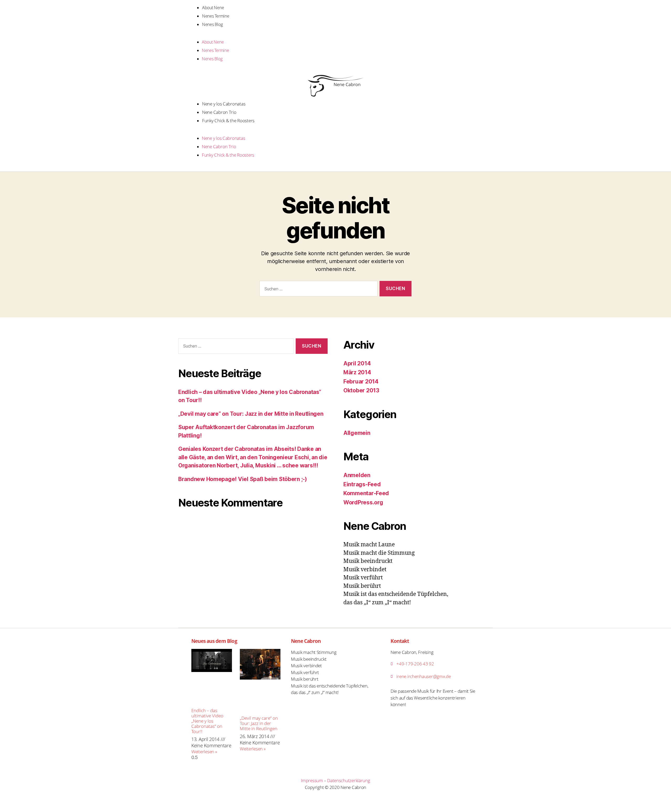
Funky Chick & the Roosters (228, 121)
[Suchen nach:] (317, 289)
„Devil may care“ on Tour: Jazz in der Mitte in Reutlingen (250, 413)
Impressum (312, 780)
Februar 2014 (360, 381)
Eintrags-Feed (362, 484)
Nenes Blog (212, 24)
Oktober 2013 (361, 390)
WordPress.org (363, 502)
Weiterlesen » (204, 752)
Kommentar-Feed (366, 493)
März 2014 (357, 372)
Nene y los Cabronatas (223, 104)
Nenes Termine (215, 16)
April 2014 (357, 363)
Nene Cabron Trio (219, 112)
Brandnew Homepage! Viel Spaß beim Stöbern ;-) (242, 479)
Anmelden (356, 475)
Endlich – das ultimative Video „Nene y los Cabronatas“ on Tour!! (207, 720)
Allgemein (356, 433)
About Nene (213, 7)
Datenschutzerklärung (348, 780)
